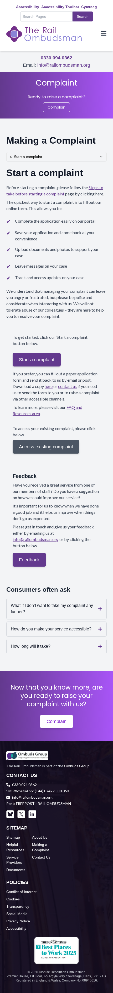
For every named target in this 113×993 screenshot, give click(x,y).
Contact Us (41, 857)
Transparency (17, 906)
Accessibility (27, 7)
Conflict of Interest (21, 892)
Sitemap (13, 837)
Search (83, 16)
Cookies (13, 899)
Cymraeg (89, 7)
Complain (56, 107)
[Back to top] (100, 980)
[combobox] (56, 156)
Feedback (29, 559)
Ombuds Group (77, 766)
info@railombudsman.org (63, 65)
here (49, 386)
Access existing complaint (46, 446)
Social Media (17, 914)
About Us (39, 837)
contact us (67, 386)
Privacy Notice (18, 921)
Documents (15, 870)
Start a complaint (36, 359)
